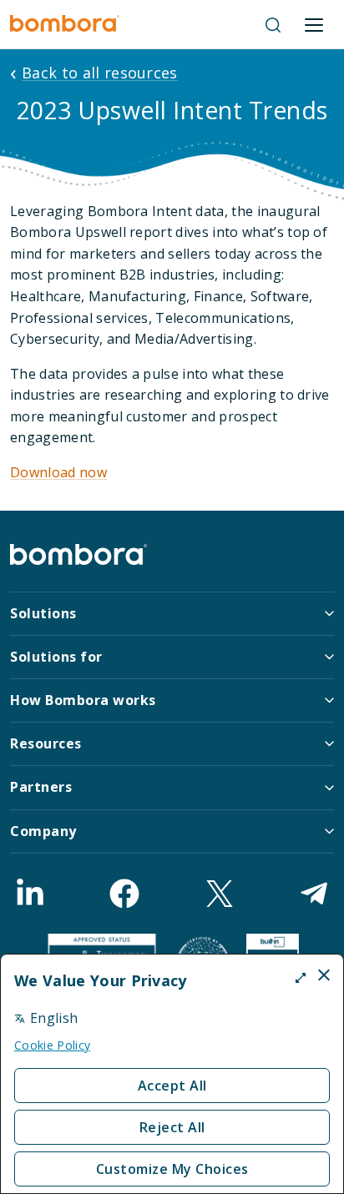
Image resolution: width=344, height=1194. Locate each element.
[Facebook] (124, 894)
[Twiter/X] (220, 894)
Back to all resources (100, 73)
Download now (58, 472)
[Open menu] (314, 25)
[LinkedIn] (30, 894)
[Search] (273, 25)
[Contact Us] (314, 894)
